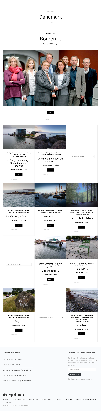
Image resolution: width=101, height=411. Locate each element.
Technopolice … (19, 359)
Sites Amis (69, 399)
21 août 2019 (47, 274)
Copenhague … (50, 270)
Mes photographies (18, 399)
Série (54, 33)
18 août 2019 (79, 329)
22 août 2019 (79, 222)
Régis (56, 44)
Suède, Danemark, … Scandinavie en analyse (18, 163)
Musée (90, 210)
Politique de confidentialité (86, 399)
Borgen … (50, 39)
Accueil (5, 399)
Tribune (15, 154)
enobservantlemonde (10, 370)
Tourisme (27, 153)
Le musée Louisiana (82, 218)
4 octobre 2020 (48, 44)
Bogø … (19, 321)
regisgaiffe (6, 359)
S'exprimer (13, 395)
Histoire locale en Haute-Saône (40, 399)
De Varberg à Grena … (18, 216)
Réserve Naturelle (87, 317)
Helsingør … (50, 216)
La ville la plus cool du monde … (50, 160)
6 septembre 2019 (16, 220)
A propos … (58, 399)
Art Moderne (75, 210)
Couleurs (41, 153)
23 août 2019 (48, 220)
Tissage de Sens (8, 381)
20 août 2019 (79, 273)
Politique (48, 33)
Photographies (49, 153)
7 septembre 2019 (47, 165)
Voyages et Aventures (19, 156)
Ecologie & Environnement (15, 153)
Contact (9, 402)
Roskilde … (82, 268)
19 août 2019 (16, 325)
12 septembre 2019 (16, 169)
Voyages (22, 154)
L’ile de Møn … (82, 325)
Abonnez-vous (75, 374)
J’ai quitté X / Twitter (20, 375)
